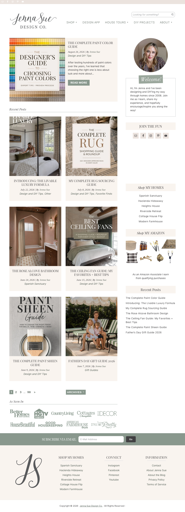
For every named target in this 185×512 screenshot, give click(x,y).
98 (29, 392)
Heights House (151, 206)
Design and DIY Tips (79, 55)
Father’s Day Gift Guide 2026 (91, 361)
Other (48, 193)
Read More (79, 82)
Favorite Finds (104, 193)
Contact (156, 465)
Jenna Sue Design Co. (91, 505)
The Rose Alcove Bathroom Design (35, 273)
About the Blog (156, 475)
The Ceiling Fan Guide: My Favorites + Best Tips (91, 273)
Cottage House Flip (150, 216)
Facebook (114, 470)
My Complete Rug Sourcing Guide (91, 183)
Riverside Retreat (150, 211)
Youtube (114, 479)
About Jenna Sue (156, 470)
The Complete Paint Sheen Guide (35, 363)
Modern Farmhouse (151, 221)
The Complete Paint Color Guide (90, 45)
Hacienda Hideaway (150, 200)
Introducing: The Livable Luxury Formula (35, 183)
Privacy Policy (156, 479)
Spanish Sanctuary (35, 283)
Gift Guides (91, 370)
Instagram (114, 465)
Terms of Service (156, 484)
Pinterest (114, 475)
